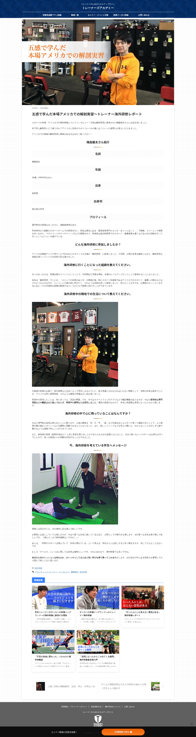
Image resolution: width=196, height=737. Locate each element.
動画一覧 (75, 15)
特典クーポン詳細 (120, 15)
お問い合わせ (144, 15)
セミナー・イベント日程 (98, 15)
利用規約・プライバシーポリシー (74, 707)
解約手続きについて (113, 707)
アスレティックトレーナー (46, 572)
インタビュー (64, 572)
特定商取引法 (96, 707)
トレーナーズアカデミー (98, 8)
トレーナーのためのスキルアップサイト (98, 712)
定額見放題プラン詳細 (52, 15)
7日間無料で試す (121, 732)
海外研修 (83, 572)
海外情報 (38, 568)
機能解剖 (74, 572)
